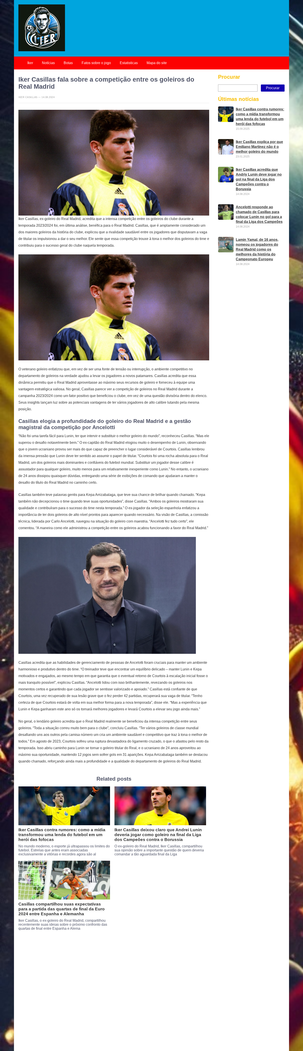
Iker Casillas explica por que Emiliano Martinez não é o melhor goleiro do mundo (259, 146)
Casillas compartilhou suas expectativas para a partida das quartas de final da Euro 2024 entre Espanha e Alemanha (61, 909)
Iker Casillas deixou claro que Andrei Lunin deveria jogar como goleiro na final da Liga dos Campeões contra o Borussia (158, 834)
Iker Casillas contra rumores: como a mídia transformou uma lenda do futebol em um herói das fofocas (61, 834)
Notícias (48, 63)
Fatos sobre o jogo (96, 63)
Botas (68, 63)
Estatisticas (129, 63)
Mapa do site (157, 63)
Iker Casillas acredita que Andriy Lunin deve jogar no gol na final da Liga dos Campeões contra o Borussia (259, 179)
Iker (30, 63)
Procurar (229, 77)
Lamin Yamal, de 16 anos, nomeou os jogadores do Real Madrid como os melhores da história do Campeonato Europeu (257, 249)
